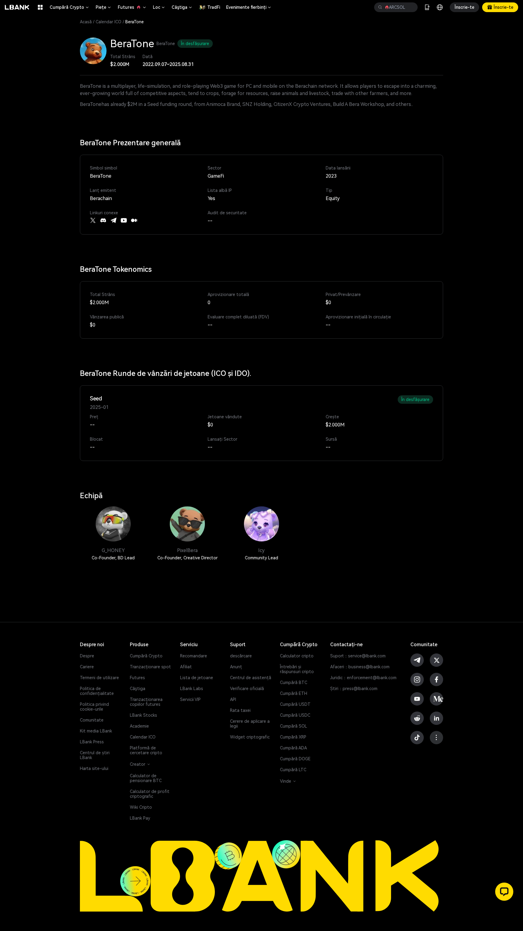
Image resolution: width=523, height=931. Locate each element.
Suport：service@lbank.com (358, 655)
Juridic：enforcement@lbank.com (363, 677)
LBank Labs (191, 688)
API (233, 699)
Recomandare (193, 655)
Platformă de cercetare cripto (146, 750)
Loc (159, 7)
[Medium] (134, 220)
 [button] (411, 7)
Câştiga (182, 7)
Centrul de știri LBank (95, 755)
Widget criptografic (250, 737)
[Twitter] (93, 220)
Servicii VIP (190, 699)
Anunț (236, 666)
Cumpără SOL (293, 726)
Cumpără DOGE (295, 758)
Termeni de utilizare (99, 677)
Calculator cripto (297, 655)
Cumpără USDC (295, 715)
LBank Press (92, 741)
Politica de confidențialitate (97, 691)
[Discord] (103, 220)
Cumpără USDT (295, 704)
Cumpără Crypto (70, 7)
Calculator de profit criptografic (149, 794)
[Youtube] (124, 220)
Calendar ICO (108, 21)
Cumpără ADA (293, 747)
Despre (87, 655)
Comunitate (92, 720)
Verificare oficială (247, 688)
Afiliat (186, 666)
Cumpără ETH (293, 693)
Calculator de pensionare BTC (146, 778)
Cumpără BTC (293, 682)
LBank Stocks (143, 715)
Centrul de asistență (250, 677)
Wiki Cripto (141, 807)
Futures (132, 7)
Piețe (104, 7)
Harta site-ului (94, 768)
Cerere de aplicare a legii (250, 724)
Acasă (86, 21)
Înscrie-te (464, 7)
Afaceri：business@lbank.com (360, 666)
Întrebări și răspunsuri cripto (297, 669)
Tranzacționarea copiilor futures (146, 702)
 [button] (380, 7)
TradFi (213, 7)
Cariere (87, 666)
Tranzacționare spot (150, 666)
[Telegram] (113, 220)
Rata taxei (240, 710)
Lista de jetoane (196, 677)
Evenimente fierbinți (249, 7)
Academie (139, 726)
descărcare (241, 655)
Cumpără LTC (293, 769)
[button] (504, 892)
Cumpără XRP (293, 737)
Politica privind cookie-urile (94, 707)
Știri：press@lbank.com (353, 688)
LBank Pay (140, 818)
